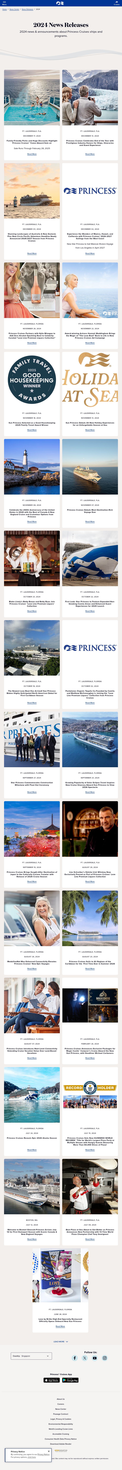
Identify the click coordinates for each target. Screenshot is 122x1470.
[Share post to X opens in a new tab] (85, 1358)
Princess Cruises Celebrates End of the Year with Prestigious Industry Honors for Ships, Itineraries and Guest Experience (90, 143)
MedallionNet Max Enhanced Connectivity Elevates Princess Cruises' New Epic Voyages (31, 962)
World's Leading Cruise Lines (61, 1429)
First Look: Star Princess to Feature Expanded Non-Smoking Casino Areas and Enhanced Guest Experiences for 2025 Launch (90, 603)
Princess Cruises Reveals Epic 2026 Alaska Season (32, 1138)
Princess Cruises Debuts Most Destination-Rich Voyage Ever (90, 511)
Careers (60, 1404)
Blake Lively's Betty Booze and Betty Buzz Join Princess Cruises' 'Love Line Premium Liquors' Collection (32, 603)
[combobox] (35, 1356)
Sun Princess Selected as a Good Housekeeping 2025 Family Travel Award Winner (32, 423)
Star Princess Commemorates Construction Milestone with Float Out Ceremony (32, 783)
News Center (60, 1409)
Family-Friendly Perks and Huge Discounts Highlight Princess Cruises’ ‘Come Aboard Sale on (32, 141)
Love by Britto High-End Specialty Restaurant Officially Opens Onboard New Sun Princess (60, 1320)
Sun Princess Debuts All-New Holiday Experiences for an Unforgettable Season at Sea (90, 423)
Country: (16, 1356)
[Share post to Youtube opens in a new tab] (95, 1358)
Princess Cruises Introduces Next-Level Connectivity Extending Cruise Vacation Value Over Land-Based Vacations (32, 1051)
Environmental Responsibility (61, 1424)
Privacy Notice (43, 1454)
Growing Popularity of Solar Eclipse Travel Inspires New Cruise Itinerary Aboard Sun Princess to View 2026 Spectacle (90, 784)
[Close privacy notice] (49, 1451)
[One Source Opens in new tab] (61, 1451)
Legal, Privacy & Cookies (60, 1419)
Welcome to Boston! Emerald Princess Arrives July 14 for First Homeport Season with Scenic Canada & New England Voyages (32, 1232)
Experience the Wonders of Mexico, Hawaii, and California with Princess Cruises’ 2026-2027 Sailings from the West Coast (90, 236)
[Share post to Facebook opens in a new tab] (75, 1358)
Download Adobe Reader (60, 1444)
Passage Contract (60, 1414)
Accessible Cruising (61, 1434)
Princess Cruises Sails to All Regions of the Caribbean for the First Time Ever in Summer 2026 (90, 962)
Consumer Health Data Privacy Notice (61, 1439)
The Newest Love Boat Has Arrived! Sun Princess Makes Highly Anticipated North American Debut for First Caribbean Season (32, 693)
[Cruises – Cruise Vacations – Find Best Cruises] (60, 3)
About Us (61, 1399)
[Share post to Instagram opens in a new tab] (105, 1358)
